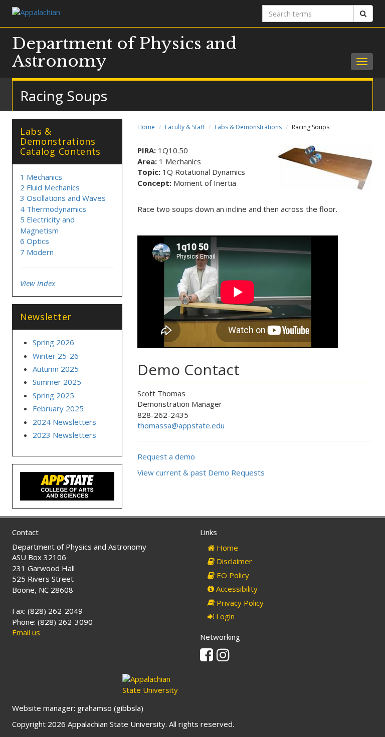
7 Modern (37, 252)
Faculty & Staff (185, 127)
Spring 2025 (53, 395)
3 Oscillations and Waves (63, 198)
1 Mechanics (41, 177)
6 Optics (34, 241)
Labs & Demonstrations (248, 127)
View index (37, 283)
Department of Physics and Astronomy (124, 52)
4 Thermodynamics (53, 209)
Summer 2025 (57, 382)
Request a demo (166, 456)
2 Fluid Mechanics (50, 187)
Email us (26, 632)
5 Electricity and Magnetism (47, 224)
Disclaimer (233, 561)
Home (146, 127)
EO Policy (232, 575)
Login (224, 616)
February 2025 (58, 408)
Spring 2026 (53, 342)
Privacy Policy (239, 603)
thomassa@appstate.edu (181, 425)
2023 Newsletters (64, 435)
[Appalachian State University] (98, 13)
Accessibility (236, 589)
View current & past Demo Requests (201, 472)
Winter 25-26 (56, 356)
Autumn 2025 (56, 369)
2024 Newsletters (64, 422)
